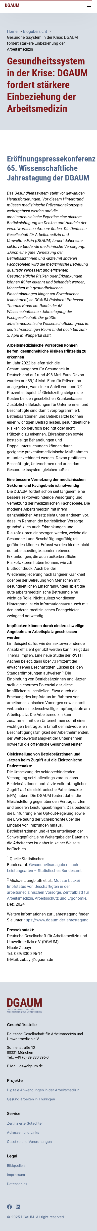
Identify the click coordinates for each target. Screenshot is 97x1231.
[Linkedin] (17, 1206)
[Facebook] (9, 1206)
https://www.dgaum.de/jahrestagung (56, 920)
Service (13, 1113)
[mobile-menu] (89, 6)
